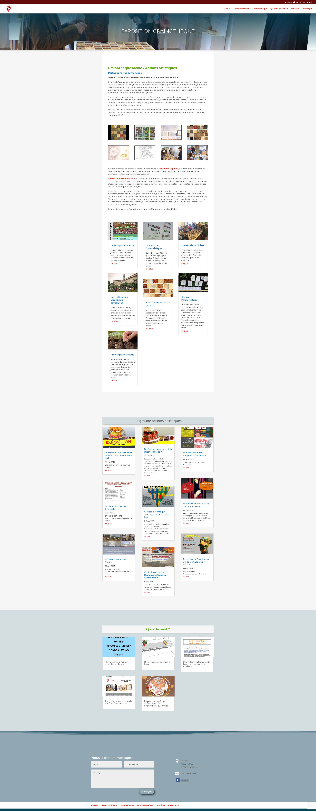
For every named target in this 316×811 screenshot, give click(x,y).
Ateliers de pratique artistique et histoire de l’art (156, 514)
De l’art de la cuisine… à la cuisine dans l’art (158, 450)
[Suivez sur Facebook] (178, 780)
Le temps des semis (122, 245)
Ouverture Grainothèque (154, 247)
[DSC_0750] (171, 139)
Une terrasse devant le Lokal (157, 663)
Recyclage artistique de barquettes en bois (118, 702)
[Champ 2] (118, 139)
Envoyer (147, 791)
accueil (227, 9)
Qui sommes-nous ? (279, 9)
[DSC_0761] (118, 159)
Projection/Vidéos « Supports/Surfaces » (194, 454)
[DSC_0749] (145, 139)
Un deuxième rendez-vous (121, 178)
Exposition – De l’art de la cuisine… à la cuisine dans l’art (118, 455)
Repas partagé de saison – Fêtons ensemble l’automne (156, 703)
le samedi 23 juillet (168, 168)
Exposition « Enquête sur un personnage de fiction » (196, 562)
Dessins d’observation (189, 298)
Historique (307, 9)
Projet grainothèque (122, 354)
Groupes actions (242, 9)
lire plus (114, 263)
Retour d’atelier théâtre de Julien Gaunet (196, 505)
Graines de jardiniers (192, 245)
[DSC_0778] (171, 159)
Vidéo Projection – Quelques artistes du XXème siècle (155, 575)
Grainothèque (260, 9)
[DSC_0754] (197, 139)
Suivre (185, 780)
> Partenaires (291, 2)
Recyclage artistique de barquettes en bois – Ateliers (196, 664)
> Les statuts (306, 2)
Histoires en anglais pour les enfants (116, 663)
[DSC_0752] (197, 159)
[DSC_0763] (145, 159)
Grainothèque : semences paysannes (119, 300)
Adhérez (295, 9)
